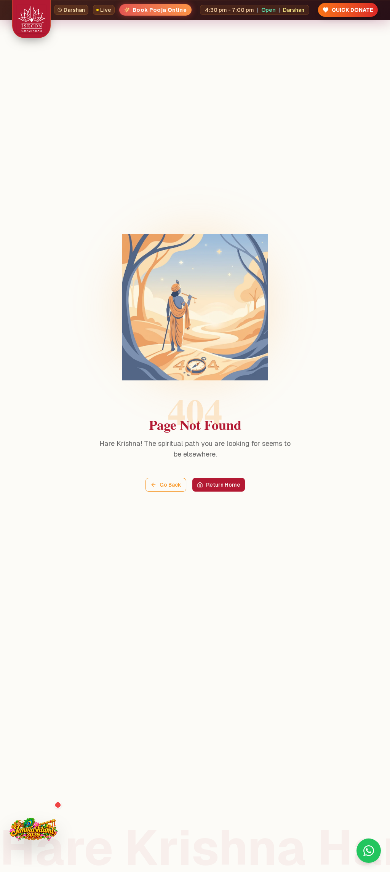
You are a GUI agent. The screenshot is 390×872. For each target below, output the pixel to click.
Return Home (223, 485)
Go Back (170, 485)
